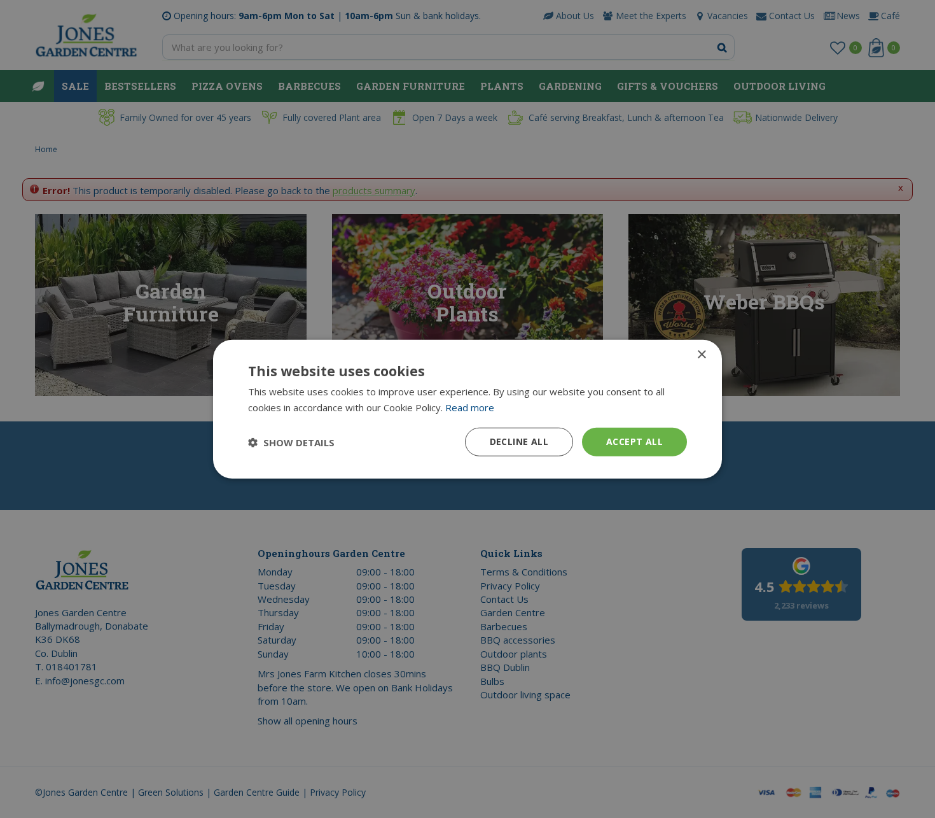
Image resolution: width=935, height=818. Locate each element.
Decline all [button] (519, 441)
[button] (291, 442)
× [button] (701, 354)
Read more (469, 406)
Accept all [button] (634, 441)
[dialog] (467, 409)
